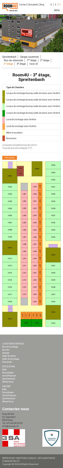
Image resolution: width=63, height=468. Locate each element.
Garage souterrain (29, 56)
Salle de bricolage (10, 359)
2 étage (44, 60)
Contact (23, 4)
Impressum (8, 458)
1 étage (32, 60)
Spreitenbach (9, 56)
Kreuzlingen (8, 372)
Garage (5, 353)
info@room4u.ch (10, 426)
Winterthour (8, 382)
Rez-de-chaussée (13, 60)
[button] (9, 158)
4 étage (21, 63)
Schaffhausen (9, 375)
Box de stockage (10, 347)
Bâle (4, 369)
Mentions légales (26, 458)
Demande (7, 362)
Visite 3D (34, 64)
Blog (42, 4)
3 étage (8, 63)
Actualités (33, 4)
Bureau (5, 350)
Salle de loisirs (9, 356)
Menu (57, 10)
